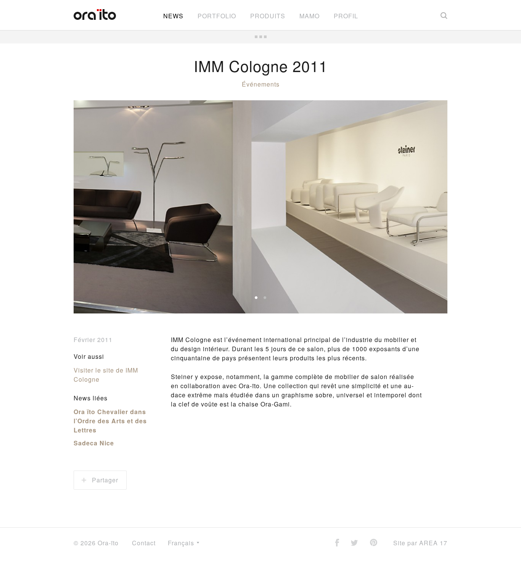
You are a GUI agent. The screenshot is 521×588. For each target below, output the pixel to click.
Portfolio (217, 15)
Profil (346, 15)
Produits (267, 15)
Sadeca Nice (94, 443)
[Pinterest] (374, 543)
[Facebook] (337, 543)
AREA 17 (433, 542)
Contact (144, 542)
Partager (104, 480)
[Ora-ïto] (95, 14)
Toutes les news (260, 36)
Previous (92, 207)
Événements (261, 84)
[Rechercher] (444, 15)
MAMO (309, 15)
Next (428, 207)
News (173, 15)
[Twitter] (354, 543)
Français (182, 542)
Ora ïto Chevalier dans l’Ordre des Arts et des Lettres (110, 420)
